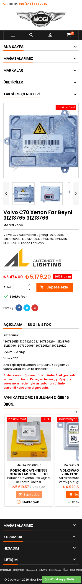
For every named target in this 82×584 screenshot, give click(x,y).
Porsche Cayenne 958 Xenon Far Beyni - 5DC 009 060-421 (29, 474)
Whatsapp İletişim (64, 579)
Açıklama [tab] (12, 324)
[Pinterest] (34, 307)
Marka (8, 225)
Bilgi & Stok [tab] (39, 324)
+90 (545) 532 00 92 (32, 4)
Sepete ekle (54, 287)
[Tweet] (26, 307)
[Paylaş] (18, 307)
